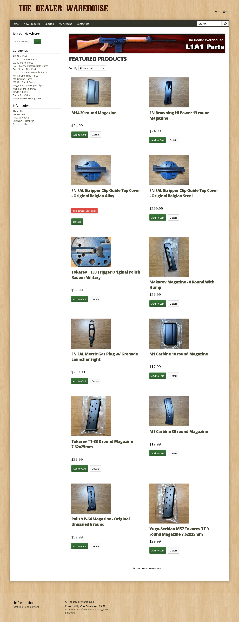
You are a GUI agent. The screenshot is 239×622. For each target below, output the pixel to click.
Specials (49, 23)
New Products (32, 23)
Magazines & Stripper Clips (28, 85)
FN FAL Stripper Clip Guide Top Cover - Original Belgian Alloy (105, 193)
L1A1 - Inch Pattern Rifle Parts (30, 72)
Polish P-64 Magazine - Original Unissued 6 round (100, 521)
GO (38, 41)
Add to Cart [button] (79, 134)
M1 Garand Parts (22, 78)
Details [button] (95, 134)
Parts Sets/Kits (21, 95)
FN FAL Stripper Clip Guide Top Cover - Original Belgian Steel (183, 193)
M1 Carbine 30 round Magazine (178, 431)
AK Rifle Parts (20, 56)
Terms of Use (20, 124)
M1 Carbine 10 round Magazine (178, 354)
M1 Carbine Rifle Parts (25, 75)
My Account (65, 23)
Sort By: (73, 68)
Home (15, 23)
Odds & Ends (20, 91)
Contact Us (83, 23)
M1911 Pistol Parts (24, 82)
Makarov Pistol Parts (24, 88)
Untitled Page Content (26, 606)
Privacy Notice (21, 117)
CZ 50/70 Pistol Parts (25, 59)
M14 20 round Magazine (93, 112)
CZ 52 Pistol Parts (23, 62)
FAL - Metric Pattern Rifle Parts (30, 65)
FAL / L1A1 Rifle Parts (25, 69)
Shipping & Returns (23, 120)
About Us (18, 111)
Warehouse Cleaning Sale (27, 98)
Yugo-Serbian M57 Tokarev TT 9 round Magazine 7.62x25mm (179, 531)
